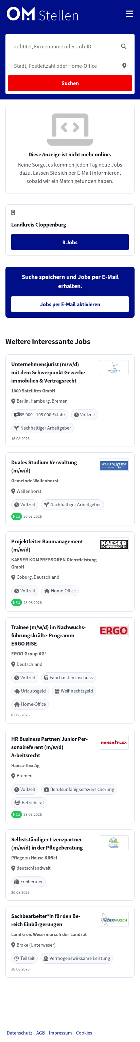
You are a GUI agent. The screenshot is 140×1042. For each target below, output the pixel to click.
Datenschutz (19, 1033)
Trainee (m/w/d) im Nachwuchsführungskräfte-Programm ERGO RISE (48, 635)
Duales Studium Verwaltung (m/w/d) (44, 466)
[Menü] (129, 14)
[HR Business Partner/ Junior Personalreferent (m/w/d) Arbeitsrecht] (70, 776)
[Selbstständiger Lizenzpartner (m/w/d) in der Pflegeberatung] (70, 865)
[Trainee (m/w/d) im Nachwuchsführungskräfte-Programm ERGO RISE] (70, 670)
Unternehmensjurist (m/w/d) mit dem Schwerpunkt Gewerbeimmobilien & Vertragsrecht (49, 372)
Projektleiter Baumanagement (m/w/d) (47, 545)
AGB (40, 1033)
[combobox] (63, 46)
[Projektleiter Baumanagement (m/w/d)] (70, 572)
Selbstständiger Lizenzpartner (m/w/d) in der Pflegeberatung (47, 843)
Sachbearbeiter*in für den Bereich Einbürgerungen (45, 920)
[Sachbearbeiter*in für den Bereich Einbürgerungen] (70, 941)
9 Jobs (70, 242)
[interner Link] (42, 13)
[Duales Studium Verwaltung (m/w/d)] (70, 489)
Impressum (60, 1033)
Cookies (84, 1033)
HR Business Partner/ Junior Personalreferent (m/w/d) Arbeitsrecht (49, 747)
